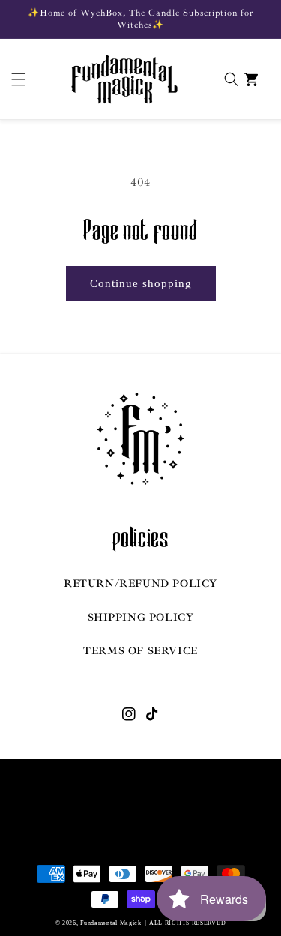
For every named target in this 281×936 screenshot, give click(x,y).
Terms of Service (140, 650)
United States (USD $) (131, 819)
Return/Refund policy (140, 583)
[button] (15, 79)
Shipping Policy (141, 617)
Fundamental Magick (111, 923)
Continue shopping (141, 283)
